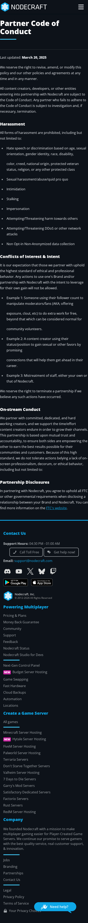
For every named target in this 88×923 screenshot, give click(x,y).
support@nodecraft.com (33, 561)
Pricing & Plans (14, 615)
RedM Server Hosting (19, 811)
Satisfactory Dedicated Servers (27, 792)
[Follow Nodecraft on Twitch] (53, 571)
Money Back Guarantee (21, 622)
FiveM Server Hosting (19, 746)
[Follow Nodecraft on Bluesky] (42, 571)
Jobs (6, 860)
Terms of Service (16, 903)
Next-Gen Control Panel (21, 665)
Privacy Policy (13, 896)
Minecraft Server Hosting (22, 732)
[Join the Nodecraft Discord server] (7, 571)
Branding (10, 866)
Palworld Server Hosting (22, 753)
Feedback (10, 641)
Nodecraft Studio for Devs (23, 654)
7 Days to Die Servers (19, 779)
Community (12, 628)
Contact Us (11, 879)
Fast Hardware (14, 685)
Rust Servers (13, 805)
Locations (10, 705)
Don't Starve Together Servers (26, 766)
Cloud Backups (14, 692)
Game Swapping (15, 679)
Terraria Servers (15, 759)
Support (9, 635)
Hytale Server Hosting (29, 739)
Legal (7, 890)
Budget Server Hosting (29, 672)
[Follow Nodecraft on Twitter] (30, 571)
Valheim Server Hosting (21, 772)
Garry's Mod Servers (19, 785)
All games (10, 721)
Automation (12, 699)
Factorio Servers (15, 798)
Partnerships (13, 873)
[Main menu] (81, 7)
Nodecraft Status (16, 648)
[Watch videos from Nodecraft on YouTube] (19, 571)
